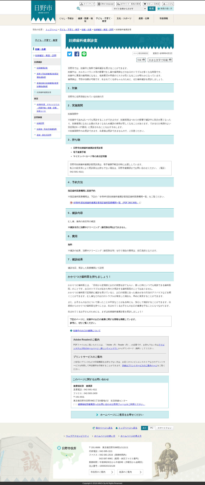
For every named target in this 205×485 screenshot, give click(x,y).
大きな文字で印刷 (158, 60)
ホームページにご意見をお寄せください (121, 414)
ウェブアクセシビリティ (77, 436)
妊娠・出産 (86, 29)
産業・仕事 (144, 18)
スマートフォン (164, 428)
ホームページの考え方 (131, 436)
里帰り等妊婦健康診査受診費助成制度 (47, 75)
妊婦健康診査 (42, 68)
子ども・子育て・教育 (69, 29)
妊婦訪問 (40, 123)
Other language (107, 4)
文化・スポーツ (124, 18)
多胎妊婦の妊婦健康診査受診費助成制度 (47, 85)
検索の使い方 (166, 8)
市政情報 (164, 18)
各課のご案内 (125, 472)
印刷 (139, 60)
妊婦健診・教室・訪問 (103, 29)
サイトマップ (89, 4)
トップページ (51, 29)
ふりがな (169, 4)
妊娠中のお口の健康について (87, 330)
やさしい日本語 (153, 4)
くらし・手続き (66, 18)
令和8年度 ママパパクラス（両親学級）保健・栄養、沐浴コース (48, 107)
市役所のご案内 (98, 472)
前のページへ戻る (104, 428)
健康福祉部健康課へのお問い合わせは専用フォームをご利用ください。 (111, 404)
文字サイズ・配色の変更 (130, 4)
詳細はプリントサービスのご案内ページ (139, 365)
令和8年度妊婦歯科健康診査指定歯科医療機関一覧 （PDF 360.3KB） (105, 203)
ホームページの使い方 (104, 436)
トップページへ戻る (127, 428)
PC (151, 428)
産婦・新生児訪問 (44, 135)
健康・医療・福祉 (85, 19)
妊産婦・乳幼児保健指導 (47, 129)
